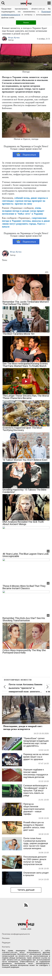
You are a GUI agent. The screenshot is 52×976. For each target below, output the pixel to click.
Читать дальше (26, 890)
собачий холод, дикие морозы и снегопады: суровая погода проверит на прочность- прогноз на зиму (25, 201)
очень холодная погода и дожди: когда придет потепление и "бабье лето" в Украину (23, 211)
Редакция (6, 942)
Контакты (6, 947)
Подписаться (29, 154)
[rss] (26, 905)
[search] (3, 3)
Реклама (5, 938)
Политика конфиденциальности (16, 934)
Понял (26, 22)
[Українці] (26, 3)
